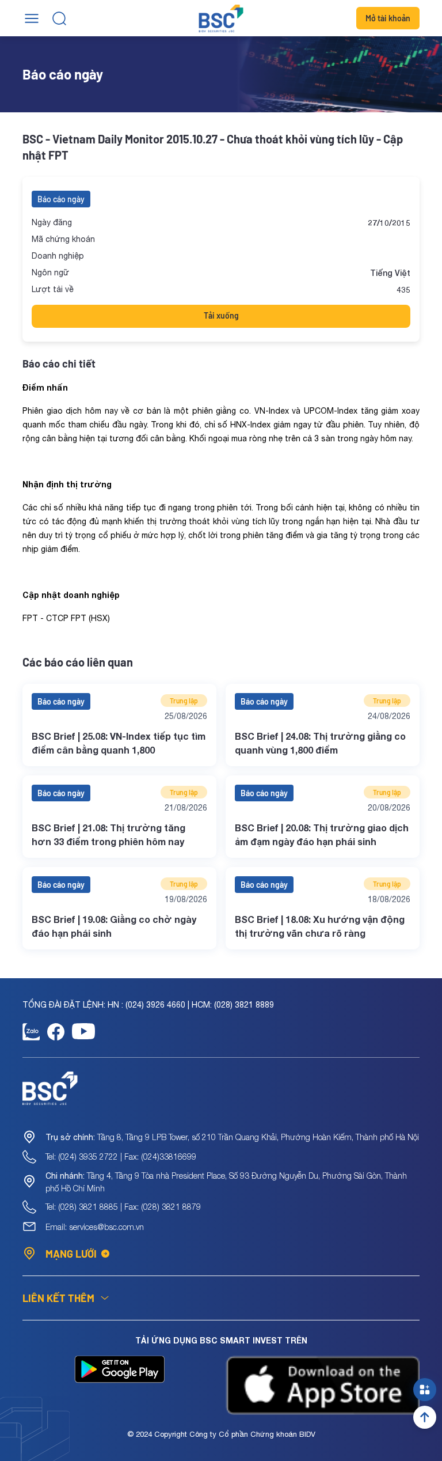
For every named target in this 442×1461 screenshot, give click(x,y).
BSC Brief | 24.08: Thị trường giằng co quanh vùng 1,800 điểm (320, 742)
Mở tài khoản (387, 18)
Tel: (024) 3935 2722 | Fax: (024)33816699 (120, 1156)
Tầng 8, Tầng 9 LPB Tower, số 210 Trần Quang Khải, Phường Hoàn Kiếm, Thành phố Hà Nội (232, 1137)
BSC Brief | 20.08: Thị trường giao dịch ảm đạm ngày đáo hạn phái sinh (322, 834)
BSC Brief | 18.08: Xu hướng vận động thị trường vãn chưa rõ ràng (320, 926)
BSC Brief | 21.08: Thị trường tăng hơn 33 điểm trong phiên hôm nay (108, 834)
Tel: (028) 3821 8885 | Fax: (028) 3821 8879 (123, 1207)
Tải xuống (221, 315)
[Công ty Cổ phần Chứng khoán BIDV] (221, 18)
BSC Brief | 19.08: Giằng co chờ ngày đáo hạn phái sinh (114, 926)
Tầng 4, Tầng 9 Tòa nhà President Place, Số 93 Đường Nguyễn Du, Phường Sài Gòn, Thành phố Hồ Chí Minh (226, 1182)
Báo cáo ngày (61, 199)
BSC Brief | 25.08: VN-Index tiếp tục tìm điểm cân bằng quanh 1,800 (118, 742)
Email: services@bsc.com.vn (94, 1227)
